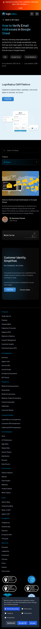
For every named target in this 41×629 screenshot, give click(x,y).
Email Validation (30, 57)
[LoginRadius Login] (32, 14)
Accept (32, 623)
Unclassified (10, 617)
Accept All (22, 623)
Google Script (15, 57)
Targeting (10, 613)
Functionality (28, 613)
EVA (5, 57)
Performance (28, 609)
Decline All (11, 623)
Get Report (23, 4)
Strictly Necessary (13, 609)
